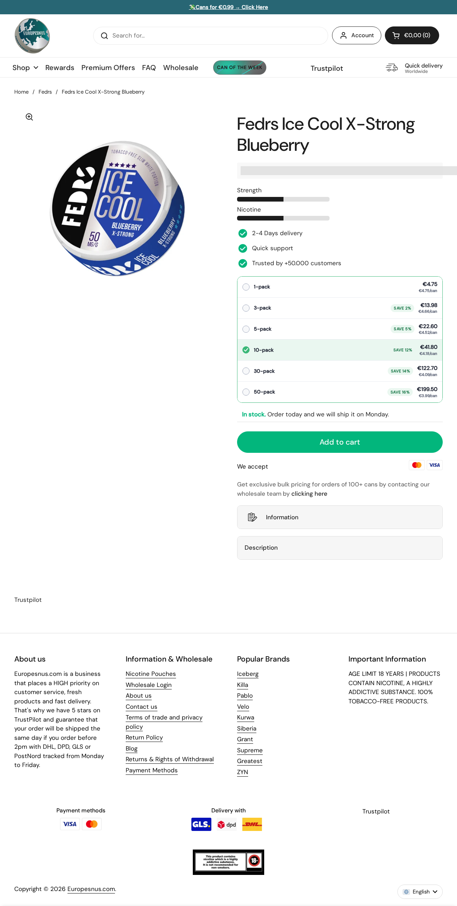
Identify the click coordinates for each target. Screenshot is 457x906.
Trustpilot (327, 68)
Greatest (249, 761)
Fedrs (45, 91)
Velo (243, 707)
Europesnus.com (91, 889)
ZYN (242, 772)
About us (139, 695)
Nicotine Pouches (151, 674)
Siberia (246, 728)
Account (362, 35)
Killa (242, 685)
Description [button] (261, 547)
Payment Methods (152, 770)
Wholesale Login (149, 685)
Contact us (141, 707)
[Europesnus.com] (32, 36)
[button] (412, 35)
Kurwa (245, 717)
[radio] (339, 287)
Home (21, 91)
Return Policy (144, 737)
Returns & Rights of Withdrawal (170, 759)
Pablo (245, 695)
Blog (131, 748)
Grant (245, 739)
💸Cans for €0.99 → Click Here (228, 7)
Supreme (250, 750)
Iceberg (247, 674)
